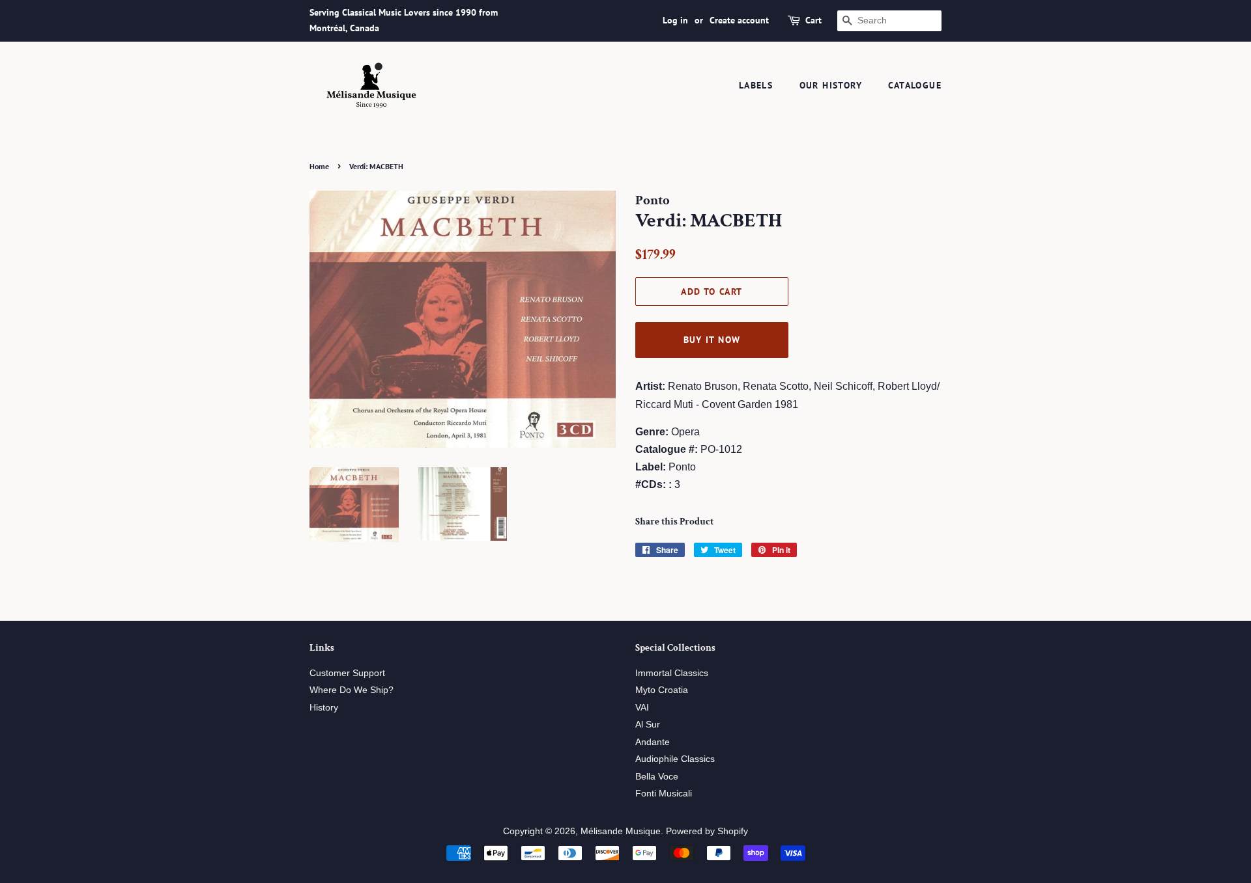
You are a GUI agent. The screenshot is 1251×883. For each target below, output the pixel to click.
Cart (813, 20)
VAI (642, 708)
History (323, 708)
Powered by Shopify (707, 831)
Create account (739, 20)
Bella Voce (656, 776)
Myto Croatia (661, 690)
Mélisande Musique (621, 831)
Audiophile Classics (675, 759)
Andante (652, 742)
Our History (830, 85)
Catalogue (915, 85)
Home (319, 166)
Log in (675, 20)
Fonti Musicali (663, 793)
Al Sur (647, 724)
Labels (756, 85)
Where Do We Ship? (351, 690)
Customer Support (347, 673)
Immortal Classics (671, 673)
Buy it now (712, 340)
